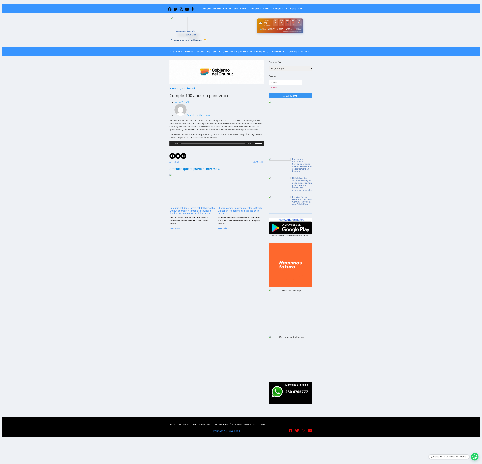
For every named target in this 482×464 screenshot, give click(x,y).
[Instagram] (181, 9)
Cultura (305, 52)
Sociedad (242, 52)
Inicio (207, 9)
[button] (474, 456)
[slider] (258, 143)
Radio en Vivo (222, 9)
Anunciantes (279, 9)
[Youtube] (187, 9)
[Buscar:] (285, 82)
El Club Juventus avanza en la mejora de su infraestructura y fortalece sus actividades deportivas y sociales (302, 184)
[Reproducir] (172, 143)
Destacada (177, 52)
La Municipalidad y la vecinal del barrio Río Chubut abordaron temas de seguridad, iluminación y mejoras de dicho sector (192, 210)
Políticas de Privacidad (226, 430)
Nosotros (296, 9)
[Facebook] (170, 9)
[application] (216, 143)
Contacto (240, 9)
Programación (259, 9)
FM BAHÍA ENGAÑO (186, 31)
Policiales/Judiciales (221, 52)
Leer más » (174, 228)
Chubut (201, 52)
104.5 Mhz (191, 35)
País (252, 52)
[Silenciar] (253, 143)
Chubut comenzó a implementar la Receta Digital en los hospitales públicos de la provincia (240, 210)
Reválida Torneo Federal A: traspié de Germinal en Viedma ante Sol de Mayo (302, 201)
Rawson (190, 52)
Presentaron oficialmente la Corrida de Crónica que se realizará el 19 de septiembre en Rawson (302, 165)
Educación (292, 52)
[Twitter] (175, 9)
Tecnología (276, 52)
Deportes (262, 52)
